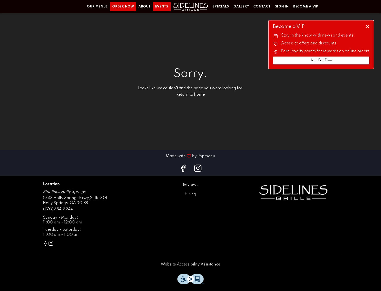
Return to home (190, 95)
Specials (221, 6)
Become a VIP (305, 6)
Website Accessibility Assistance (190, 264)
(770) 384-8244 (58, 209)
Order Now (123, 6)
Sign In (282, 6)
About (144, 6)
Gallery (241, 6)
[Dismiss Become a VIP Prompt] (367, 26)
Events (162, 6)
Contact (262, 6)
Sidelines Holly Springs (293, 192)
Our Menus (97, 6)
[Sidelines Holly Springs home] (190, 6)
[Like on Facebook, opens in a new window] (183, 170)
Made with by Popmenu (109, 156)
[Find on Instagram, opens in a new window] (198, 170)
